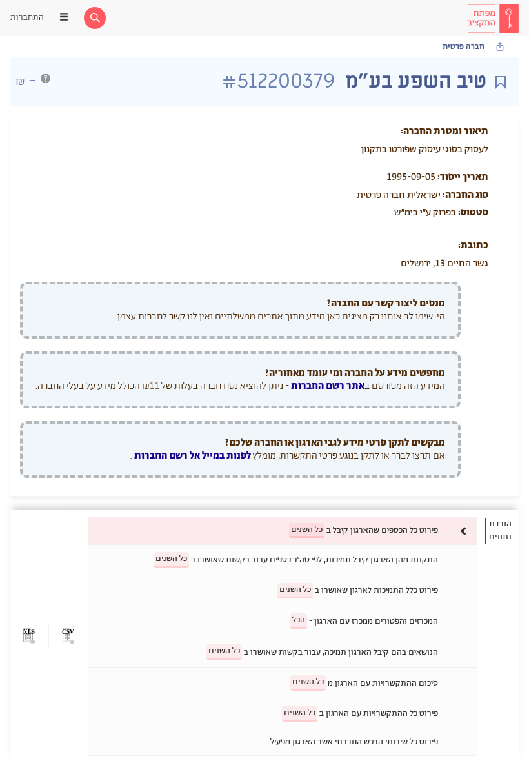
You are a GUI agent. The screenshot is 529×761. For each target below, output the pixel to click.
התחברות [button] (27, 18)
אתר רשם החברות (327, 386)
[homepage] (493, 18)
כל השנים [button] (307, 530)
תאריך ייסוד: (462, 177)
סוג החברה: (465, 195)
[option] (282, 530)
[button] (68, 636)
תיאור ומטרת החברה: (444, 131)
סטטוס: (473, 212)
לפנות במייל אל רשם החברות (191, 455)
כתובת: (473, 245)
